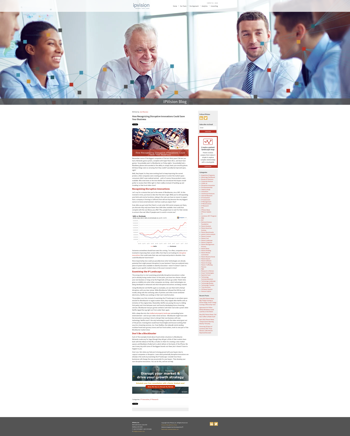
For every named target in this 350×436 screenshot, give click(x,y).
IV (201, 214)
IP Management (206, 202)
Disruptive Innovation (208, 185)
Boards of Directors (207, 179)
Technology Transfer (207, 285)
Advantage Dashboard (208, 177)
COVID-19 (204, 183)
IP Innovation (144, 399)
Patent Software (206, 261)
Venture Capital (206, 291)
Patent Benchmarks (207, 232)
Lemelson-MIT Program (208, 216)
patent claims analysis (208, 234)
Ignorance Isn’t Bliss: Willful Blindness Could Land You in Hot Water (206, 309)
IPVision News (205, 210)
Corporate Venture (207, 181)
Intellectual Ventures (208, 193)
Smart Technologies (207, 273)
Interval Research (206, 195)
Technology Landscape (208, 281)
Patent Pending (206, 250)
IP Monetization (206, 204)
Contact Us (210, 3)
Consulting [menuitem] (214, 6)
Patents (203, 267)
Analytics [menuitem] (205, 6)
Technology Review (207, 283)
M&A (202, 218)
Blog (216, 3)
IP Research (154, 399)
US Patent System (206, 289)
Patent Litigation (206, 242)
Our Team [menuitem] (183, 6)
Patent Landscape (206, 240)
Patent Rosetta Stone (208, 257)
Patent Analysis (206, 226)
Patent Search (205, 259)
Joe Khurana (144, 112)
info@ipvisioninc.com (139, 431)
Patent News (205, 248)
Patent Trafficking (207, 265)
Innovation (204, 191)
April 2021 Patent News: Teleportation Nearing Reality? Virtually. (206, 321)
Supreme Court (206, 275)
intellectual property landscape (159, 313)
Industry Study (205, 189)
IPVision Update (206, 212)
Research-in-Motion (207, 271)
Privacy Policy (165, 425)
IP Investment (205, 200)
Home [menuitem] (175, 6)
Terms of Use (173, 425)
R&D (202, 269)
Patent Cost (205, 238)
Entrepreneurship (206, 187)
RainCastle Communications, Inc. (170, 429)
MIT (202, 220)
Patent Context (206, 236)
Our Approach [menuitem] (194, 6)
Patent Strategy (206, 263)
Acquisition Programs (208, 175)
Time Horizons (206, 287)
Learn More (208, 166)
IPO (202, 208)
